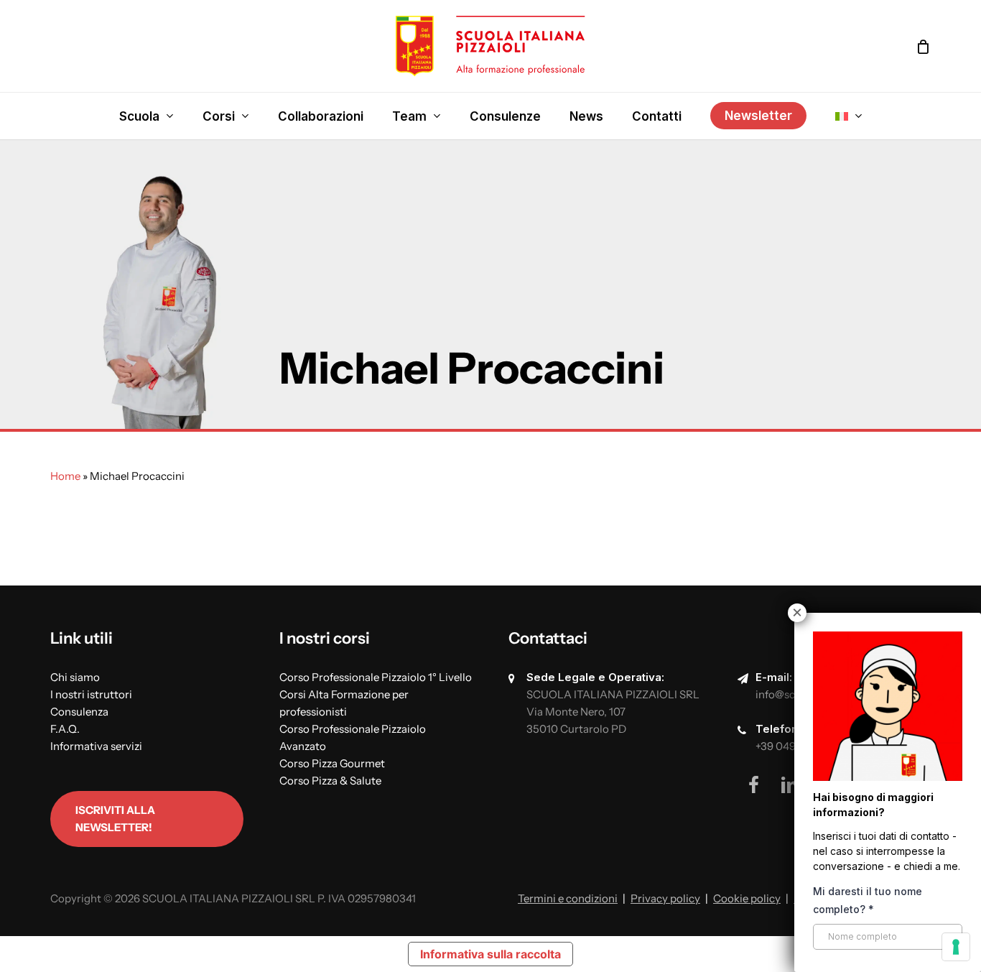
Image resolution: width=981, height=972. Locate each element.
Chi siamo (75, 677)
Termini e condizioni (568, 898)
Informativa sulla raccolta (490, 954)
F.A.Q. (65, 729)
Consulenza (79, 711)
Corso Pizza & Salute (330, 780)
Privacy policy (665, 898)
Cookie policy (747, 898)
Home (65, 476)
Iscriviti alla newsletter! (115, 818)
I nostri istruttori (91, 694)
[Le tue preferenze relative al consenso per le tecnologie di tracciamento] (956, 947)
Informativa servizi (96, 746)
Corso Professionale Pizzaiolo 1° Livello (375, 677)
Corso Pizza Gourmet (332, 763)
